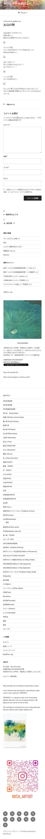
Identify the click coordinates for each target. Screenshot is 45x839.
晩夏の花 (6, 425)
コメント (6, 125)
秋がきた (6, 255)
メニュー (24, 13)
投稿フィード (7, 646)
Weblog (5, 617)
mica (19, 21)
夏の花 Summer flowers (11, 421)
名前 (5, 156)
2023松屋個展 (7, 405)
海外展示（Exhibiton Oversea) (13, 547)
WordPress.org (8, 654)
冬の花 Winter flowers (10, 433)
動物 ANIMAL (8, 466)
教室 (7, 522)
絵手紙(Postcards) (9, 600)
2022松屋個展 (7, 401)
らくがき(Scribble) (9, 613)
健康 (4, 621)
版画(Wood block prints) (11, 527)
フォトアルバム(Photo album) (13, 588)
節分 (4, 242)
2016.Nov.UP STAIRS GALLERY (14, 556)
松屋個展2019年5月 (9, 499)
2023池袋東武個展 (9, 409)
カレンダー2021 (8, 539)
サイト (5, 178)
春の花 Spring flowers (10, 413)
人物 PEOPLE (8, 482)
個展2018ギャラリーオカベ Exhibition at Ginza (18, 511)
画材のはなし (7, 507)
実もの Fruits (7, 442)
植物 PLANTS (7, 462)
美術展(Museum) (8, 604)
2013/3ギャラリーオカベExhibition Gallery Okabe (19, 572)
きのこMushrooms (9, 450)
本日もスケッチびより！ (19, 3)
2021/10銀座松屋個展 (10, 543)
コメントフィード (9, 650)
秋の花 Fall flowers (9, 429)
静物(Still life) (7, 486)
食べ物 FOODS (8, 535)
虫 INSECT (7, 470)
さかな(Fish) (7, 474)
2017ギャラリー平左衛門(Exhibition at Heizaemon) (20, 551)
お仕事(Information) (9, 519)
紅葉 (4, 490)
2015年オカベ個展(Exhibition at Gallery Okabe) (18, 560)
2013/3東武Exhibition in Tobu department (16, 568)
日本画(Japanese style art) (12, 531)
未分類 (5, 503)
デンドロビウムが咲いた (11, 238)
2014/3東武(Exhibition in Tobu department (17, 564)
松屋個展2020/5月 (9, 495)
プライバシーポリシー (11, 831)
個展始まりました (9, 251)
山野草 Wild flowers (9, 438)
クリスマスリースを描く (11, 284)
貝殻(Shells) (7, 478)
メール (6, 167)
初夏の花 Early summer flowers (13, 417)
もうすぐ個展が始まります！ (13, 247)
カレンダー (6, 629)
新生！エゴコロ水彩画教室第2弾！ (15, 268)
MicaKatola (6, 596)
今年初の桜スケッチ (10, 276)
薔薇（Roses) (7, 454)
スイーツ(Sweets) (9, 608)
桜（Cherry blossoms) (10, 458)
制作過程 (6, 580)
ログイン (6, 642)
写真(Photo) (11, 104)
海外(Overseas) (8, 515)
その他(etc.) (7, 584)
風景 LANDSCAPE (9, 446)
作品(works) (7, 576)
